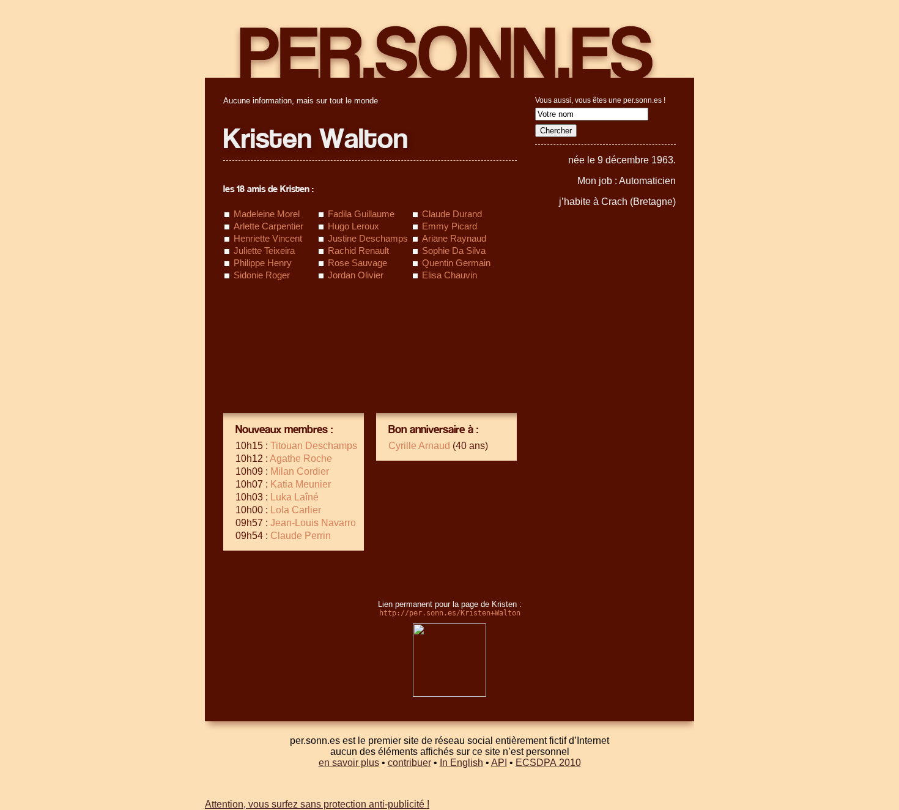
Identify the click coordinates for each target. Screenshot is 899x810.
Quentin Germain (456, 263)
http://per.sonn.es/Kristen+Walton (449, 613)
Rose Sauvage (357, 263)
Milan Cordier (299, 471)
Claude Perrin (300, 535)
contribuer (409, 762)
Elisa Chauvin (449, 275)
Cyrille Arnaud (419, 445)
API (499, 762)
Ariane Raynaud (454, 238)
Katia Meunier (300, 484)
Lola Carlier (295, 510)
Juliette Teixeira (264, 250)
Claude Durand (452, 214)
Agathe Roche (301, 458)
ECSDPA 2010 (548, 762)
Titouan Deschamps (313, 445)
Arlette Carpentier (268, 226)
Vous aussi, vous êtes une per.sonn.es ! (600, 100)
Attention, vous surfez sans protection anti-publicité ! (317, 804)
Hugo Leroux (353, 226)
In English (461, 762)
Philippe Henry (263, 263)
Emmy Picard (449, 226)
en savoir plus (349, 762)
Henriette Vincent (268, 238)
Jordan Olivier (355, 275)
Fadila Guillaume (361, 214)
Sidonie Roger (262, 275)
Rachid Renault (358, 250)
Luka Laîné (294, 497)
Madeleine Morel (267, 214)
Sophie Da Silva (454, 250)
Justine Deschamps (368, 238)
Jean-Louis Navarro (313, 523)
